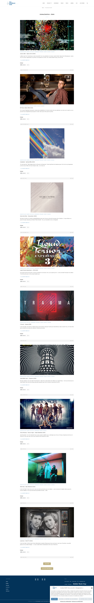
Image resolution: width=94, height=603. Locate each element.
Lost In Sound (67, 581)
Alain (72, 124)
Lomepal (66, 584)
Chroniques (36, 214)
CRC (78, 581)
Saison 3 (49, 214)
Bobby (7, 583)
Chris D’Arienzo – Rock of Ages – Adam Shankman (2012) (32, 432)
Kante (7, 589)
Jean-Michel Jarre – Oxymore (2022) (28, 378)
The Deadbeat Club (39, 601)
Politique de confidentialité (65, 601)
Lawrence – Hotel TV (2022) (26, 540)
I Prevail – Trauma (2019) (25, 324)
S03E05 (45, 268)
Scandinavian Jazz (82, 581)
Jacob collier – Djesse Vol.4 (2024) (27, 53)
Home (43, 7)
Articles (32, 214)
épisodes (41, 214)
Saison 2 (45, 430)
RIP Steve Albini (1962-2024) (26, 107)
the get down (74, 581)
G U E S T (8, 587)
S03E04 (41, 322)
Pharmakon (70, 584)
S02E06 (41, 430)
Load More (47, 563)
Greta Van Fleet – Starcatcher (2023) (28, 216)
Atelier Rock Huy (79, 584)
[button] (91, 588)
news (70, 581)
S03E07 (45, 214)
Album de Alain (23, 214)
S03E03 (45, 376)
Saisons (53, 268)
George (7, 585)
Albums (28, 214)
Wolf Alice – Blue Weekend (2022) (27, 486)
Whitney (7, 591)
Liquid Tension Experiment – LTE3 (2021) (29, 270)
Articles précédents (47, 568)
